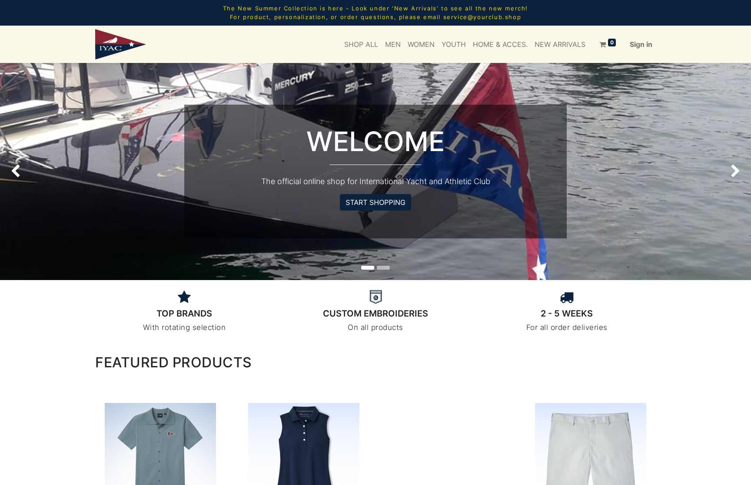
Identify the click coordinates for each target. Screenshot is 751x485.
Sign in (641, 44)
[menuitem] (361, 44)
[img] (30, 171)
